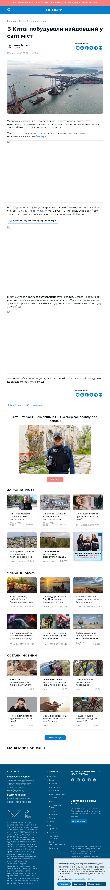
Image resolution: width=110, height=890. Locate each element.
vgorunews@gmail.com (19, 783)
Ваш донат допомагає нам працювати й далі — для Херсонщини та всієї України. (55, 2)
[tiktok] (94, 781)
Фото (53, 801)
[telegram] (89, 781)
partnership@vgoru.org (18, 798)
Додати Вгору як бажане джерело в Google (34, 221)
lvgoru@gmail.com (16, 787)
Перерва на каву (38, 21)
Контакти (53, 832)
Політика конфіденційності (55, 843)
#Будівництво (34, 405)
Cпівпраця (54, 848)
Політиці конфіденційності (82, 879)
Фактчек (55, 791)
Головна (11, 21)
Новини (52, 776)
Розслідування (58, 794)
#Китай (12, 405)
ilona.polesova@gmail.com (20, 780)
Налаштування (95, 884)
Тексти (22, 21)
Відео (51, 822)
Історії (54, 783)
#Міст (21, 405)
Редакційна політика (54, 837)
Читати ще (55, 737)
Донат (53, 479)
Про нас (53, 829)
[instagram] (78, 781)
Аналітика (55, 787)
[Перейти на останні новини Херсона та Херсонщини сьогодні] (54, 10)
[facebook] (73, 781)
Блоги (52, 818)
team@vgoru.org (15, 790)
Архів (51, 825)
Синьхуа (40, 136)
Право (54, 798)
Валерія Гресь (22, 45)
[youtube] (84, 781)
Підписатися (79, 821)
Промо (54, 811)
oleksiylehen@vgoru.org (19, 802)
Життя (54, 814)
